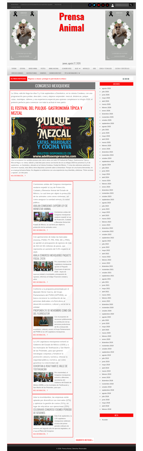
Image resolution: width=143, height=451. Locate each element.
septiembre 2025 (108, 123)
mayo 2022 (106, 250)
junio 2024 (105, 171)
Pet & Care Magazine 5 (71, 73)
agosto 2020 (106, 317)
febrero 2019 (106, 374)
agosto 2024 (106, 165)
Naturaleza (86, 68)
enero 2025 (106, 149)
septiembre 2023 (108, 199)
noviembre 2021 (108, 269)
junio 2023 (105, 209)
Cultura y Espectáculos (122, 68)
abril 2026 (105, 101)
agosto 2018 (106, 393)
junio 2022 (105, 247)
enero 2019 (106, 377)
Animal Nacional (54, 68)
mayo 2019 (106, 365)
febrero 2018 (106, 409)
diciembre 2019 (107, 342)
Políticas (58, 4)
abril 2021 (105, 292)
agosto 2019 (106, 355)
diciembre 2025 (107, 114)
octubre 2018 (106, 387)
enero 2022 (106, 263)
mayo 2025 (106, 136)
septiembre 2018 (108, 390)
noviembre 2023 (108, 193)
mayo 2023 (106, 212)
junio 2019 (105, 361)
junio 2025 (105, 133)
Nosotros (14, 4)
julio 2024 (105, 168)
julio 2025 (105, 130)
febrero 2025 (106, 145)
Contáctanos (15, 7)
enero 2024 (106, 187)
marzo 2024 (106, 180)
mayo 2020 (106, 327)
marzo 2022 (106, 257)
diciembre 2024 (107, 152)
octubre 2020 (106, 311)
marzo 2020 (106, 333)
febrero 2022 (106, 260)
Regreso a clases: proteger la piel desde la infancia (47, 79)
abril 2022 (105, 253)
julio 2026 (105, 92)
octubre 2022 (106, 234)
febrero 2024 (106, 184)
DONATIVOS (43, 73)
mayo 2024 (106, 174)
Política (43, 68)
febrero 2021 (106, 298)
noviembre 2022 (108, 231)
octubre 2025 (106, 120)
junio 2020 (105, 323)
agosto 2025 (106, 126)
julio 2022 (105, 244)
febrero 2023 (106, 222)
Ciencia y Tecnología (105, 68)
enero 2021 (106, 301)
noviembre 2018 (108, 384)
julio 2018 (105, 396)
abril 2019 (105, 368)
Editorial (22, 68)
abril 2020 (105, 330)
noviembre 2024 (108, 155)
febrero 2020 (106, 336)
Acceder (105, 420)
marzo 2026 (106, 104)
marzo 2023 (106, 218)
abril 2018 (105, 406)
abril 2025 (105, 139)
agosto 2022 (106, 241)
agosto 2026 (106, 88)
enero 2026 (106, 111)
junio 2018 (105, 400)
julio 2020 (105, 320)
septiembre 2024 (108, 161)
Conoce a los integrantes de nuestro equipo (36, 4)
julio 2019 (105, 358)
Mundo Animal (33, 68)
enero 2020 (106, 339)
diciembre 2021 (107, 266)
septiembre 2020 (108, 314)
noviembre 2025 (108, 117)
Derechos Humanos (17, 73)
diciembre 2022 (107, 228)
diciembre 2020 (107, 304)
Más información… (17, 175)
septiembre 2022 (108, 238)
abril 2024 (105, 177)
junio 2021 (105, 285)
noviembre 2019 (108, 346)
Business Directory (55, 73)
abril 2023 (105, 215)
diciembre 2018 (107, 380)
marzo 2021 (106, 295)
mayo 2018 (106, 403)
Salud (76, 68)
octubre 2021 (106, 272)
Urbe (94, 68)
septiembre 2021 (108, 276)
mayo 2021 (106, 288)
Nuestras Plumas (31, 73)
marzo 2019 (106, 371)
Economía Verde (66, 68)
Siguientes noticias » (84, 440)
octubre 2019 (106, 349)
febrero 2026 (106, 107)
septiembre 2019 (108, 352)
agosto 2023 (106, 203)
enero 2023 (106, 225)
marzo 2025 (106, 142)
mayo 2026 (106, 98)
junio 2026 (105, 95)
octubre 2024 (106, 158)
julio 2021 (105, 282)
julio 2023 (105, 206)
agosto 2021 (106, 279)
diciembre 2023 (107, 190)
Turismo (14, 68)
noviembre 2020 (108, 307)
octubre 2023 (106, 196)
